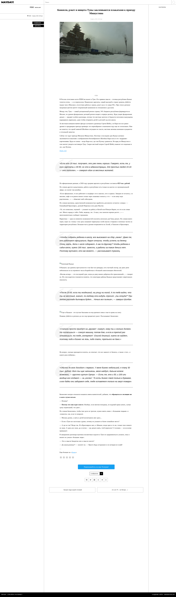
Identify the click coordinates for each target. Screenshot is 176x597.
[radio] (61, 457)
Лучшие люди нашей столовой (73, 490)
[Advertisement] (93, 78)
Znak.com (63, 151)
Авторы (38, 26)
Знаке (74, 452)
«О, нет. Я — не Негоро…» (120, 490)
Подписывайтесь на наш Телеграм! (96, 467)
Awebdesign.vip (169, 594)
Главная (37, 23)
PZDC (96, 95)
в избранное (94, 473)
